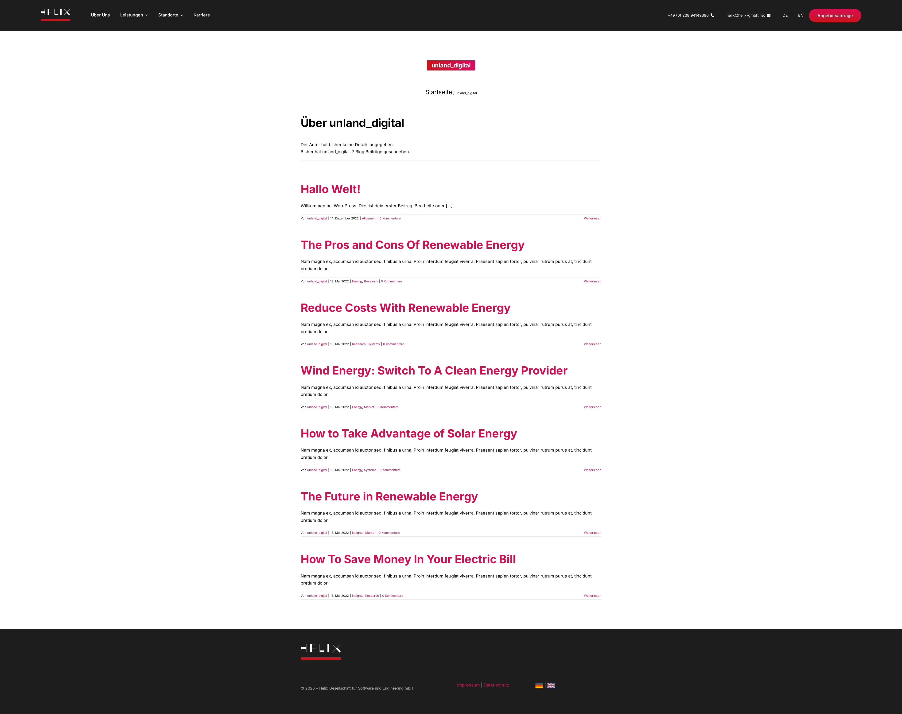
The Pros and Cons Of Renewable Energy (413, 245)
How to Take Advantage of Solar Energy (409, 433)
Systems (374, 344)
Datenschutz (496, 685)
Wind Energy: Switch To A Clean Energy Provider (434, 370)
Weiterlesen (592, 218)
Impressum (468, 685)
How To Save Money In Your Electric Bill (408, 559)
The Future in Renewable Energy (389, 496)
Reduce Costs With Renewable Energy (406, 308)
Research (371, 281)
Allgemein (369, 218)
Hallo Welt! (331, 189)
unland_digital (317, 218)
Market (369, 407)
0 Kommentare (390, 218)
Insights (357, 533)
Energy (357, 281)
